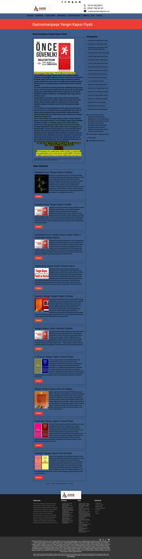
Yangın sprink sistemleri (75, 555)
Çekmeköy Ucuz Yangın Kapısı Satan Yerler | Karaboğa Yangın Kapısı (67, 508)
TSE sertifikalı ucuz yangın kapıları (43, 158)
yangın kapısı (74, 554)
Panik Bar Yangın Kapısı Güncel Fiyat (98, 70)
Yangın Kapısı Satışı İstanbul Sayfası (98, 59)
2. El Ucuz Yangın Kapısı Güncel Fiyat (98, 63)
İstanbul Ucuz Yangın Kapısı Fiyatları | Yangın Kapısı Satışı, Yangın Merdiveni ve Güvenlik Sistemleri (84, 505)
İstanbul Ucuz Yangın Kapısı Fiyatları (98, 40)
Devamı (38, 196)
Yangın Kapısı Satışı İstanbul (83, 523)
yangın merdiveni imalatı (95, 134)
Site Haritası (71, 556)
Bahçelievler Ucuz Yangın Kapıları (97, 102)
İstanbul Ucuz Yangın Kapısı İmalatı (97, 44)
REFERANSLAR (61, 15)
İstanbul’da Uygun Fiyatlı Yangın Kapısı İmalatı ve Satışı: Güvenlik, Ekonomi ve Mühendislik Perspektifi (85, 516)
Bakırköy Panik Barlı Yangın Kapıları (97, 109)
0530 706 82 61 (95, 8)
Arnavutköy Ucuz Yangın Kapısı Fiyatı (98, 88)
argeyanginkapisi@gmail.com (99, 11)
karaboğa (90, 555)
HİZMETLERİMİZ (50, 15)
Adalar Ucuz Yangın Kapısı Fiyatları (97, 84)
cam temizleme (99, 555)
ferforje (58, 554)
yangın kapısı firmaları (92, 554)
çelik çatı (55, 555)
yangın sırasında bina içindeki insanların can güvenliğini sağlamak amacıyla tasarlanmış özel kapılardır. (57, 159)
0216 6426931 (95, 5)
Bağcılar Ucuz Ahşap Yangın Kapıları (98, 98)
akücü (94, 555)
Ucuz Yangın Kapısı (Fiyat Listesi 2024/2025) (85, 525)
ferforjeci (51, 554)
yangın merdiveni (37, 554)
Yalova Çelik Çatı (49, 555)
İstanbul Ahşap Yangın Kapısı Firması (98, 56)
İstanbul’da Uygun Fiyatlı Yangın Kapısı (98, 52)
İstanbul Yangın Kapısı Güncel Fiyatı (97, 74)
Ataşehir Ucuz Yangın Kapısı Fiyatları (98, 91)
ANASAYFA (30, 15)
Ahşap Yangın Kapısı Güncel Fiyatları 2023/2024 (83, 529)
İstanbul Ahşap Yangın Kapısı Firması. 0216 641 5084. (84, 520)
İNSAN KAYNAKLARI (74, 15)
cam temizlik (106, 555)
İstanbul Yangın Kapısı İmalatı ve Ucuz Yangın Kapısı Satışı (84, 509)
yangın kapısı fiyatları (102, 554)
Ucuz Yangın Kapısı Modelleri (96, 81)
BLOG (92, 15)
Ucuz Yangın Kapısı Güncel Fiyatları (97, 77)
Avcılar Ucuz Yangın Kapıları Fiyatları (98, 95)
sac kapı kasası (84, 555)
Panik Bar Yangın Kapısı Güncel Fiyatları (84, 531)
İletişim (99, 15)
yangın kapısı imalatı (82, 554)
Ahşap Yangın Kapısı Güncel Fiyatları (98, 67)
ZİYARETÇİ (85, 15)
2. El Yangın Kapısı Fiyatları (83, 527)
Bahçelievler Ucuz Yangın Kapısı (96, 105)
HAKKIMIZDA (39, 15)
